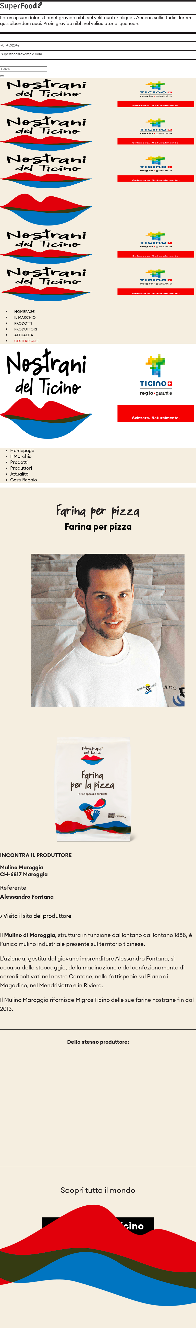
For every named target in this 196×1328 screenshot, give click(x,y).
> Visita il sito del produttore (35, 916)
